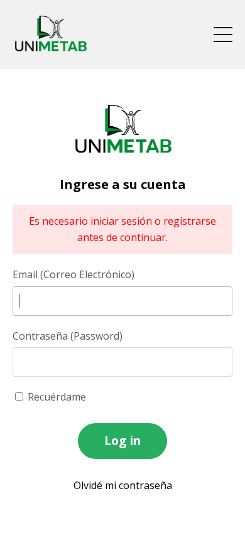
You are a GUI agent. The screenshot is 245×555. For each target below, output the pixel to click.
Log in (122, 440)
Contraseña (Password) (67, 336)
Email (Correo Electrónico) (73, 274)
